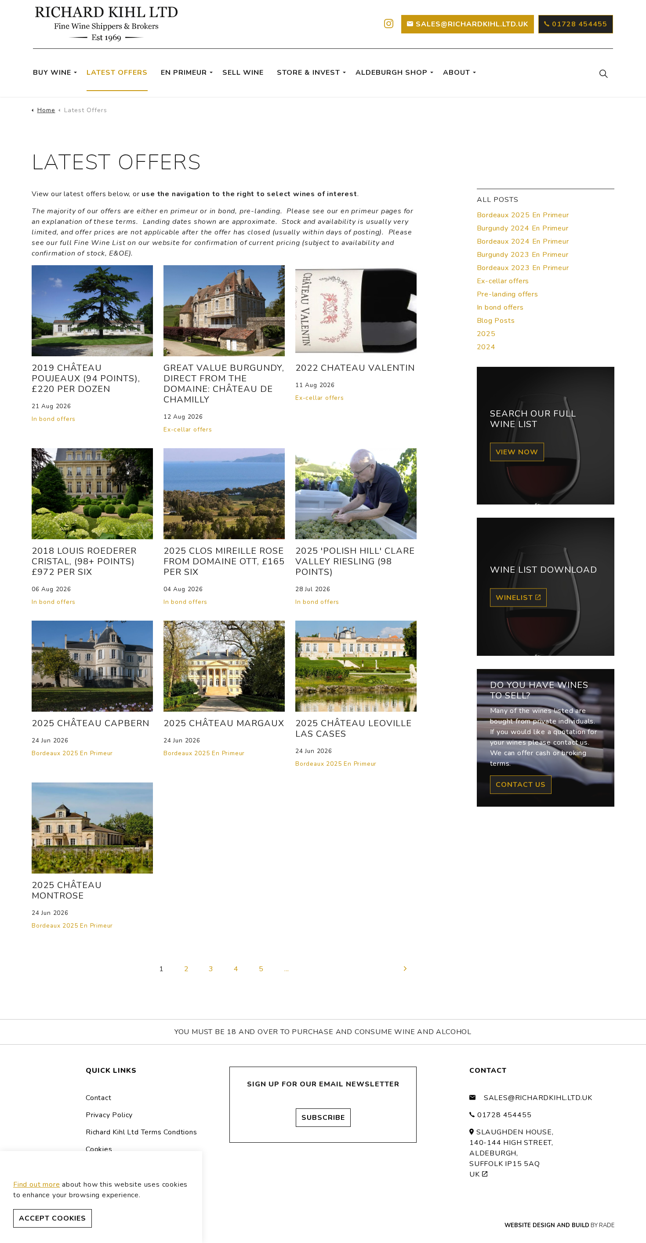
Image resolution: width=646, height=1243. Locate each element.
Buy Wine (52, 72)
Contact (99, 1098)
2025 (486, 334)
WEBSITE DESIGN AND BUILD (546, 1225)
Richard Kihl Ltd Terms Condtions (141, 1132)
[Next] (406, 969)
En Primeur (184, 72)
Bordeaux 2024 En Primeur (523, 241)
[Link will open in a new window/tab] (388, 24)
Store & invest (308, 72)
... (286, 969)
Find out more (36, 1184)
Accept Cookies (52, 1218)
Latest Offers (117, 72)
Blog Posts (496, 320)
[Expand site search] (604, 73)
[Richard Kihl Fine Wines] (106, 24)
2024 (486, 347)
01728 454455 (579, 24)
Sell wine (243, 72)
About (456, 72)
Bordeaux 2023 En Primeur (523, 268)
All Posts (498, 200)
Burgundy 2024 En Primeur (523, 228)
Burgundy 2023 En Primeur (523, 255)
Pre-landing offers (507, 294)
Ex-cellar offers (187, 429)
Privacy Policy (109, 1115)
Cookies (99, 1149)
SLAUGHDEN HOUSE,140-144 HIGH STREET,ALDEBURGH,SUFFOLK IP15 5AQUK (511, 1153)
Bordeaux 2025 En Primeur (72, 753)
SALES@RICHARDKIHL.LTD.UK (472, 24)
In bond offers (54, 419)
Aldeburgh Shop (392, 72)
